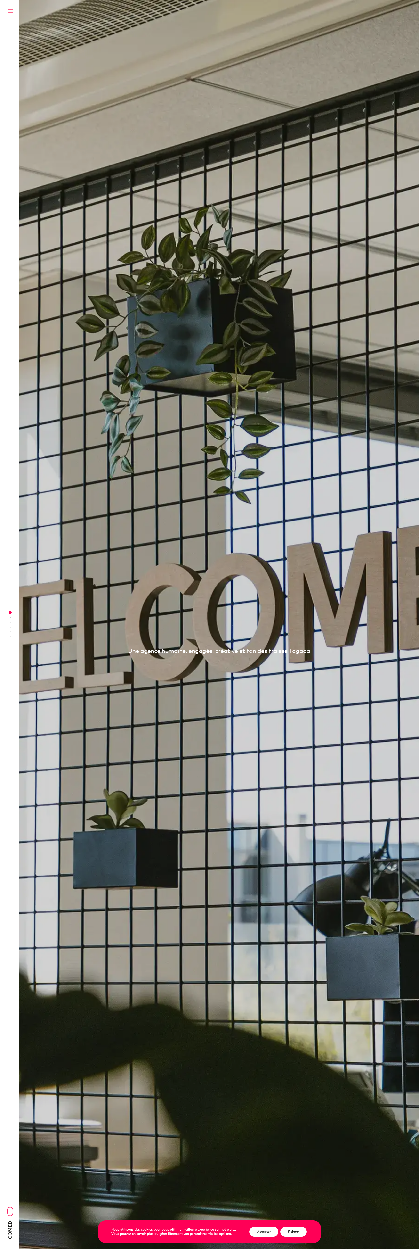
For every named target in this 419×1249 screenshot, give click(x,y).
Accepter (264, 1231)
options (225, 1234)
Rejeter (293, 1231)
